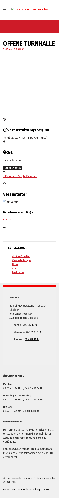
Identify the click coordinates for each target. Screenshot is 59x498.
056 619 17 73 (33, 332)
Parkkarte (18, 272)
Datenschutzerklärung (29, 489)
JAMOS (47, 489)
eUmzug (16, 268)
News (15, 264)
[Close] (4, 227)
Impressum (9, 489)
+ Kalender (9, 176)
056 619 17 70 (30, 324)
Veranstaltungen (21, 260)
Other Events (12, 167)
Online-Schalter (21, 256)
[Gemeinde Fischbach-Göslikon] (29, 9)
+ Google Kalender (26, 176)
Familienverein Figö (18, 212)
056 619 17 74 (32, 339)
